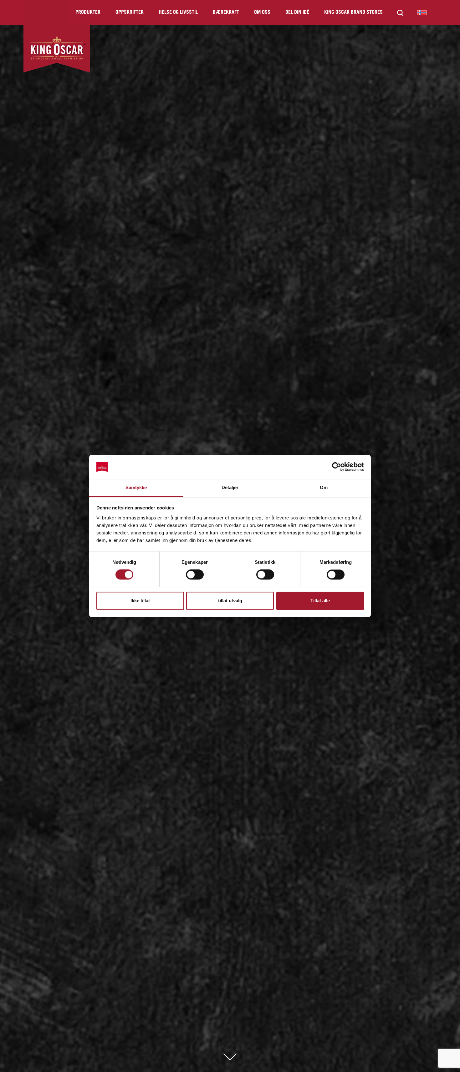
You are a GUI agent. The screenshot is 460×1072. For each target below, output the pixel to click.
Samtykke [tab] (136, 487)
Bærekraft (226, 12)
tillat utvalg (230, 600)
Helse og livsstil (178, 12)
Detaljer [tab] (230, 487)
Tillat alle (320, 600)
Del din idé (297, 12)
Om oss (262, 12)
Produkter (87, 12)
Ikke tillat (140, 600)
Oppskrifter (129, 12)
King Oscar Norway (422, 12)
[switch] (195, 575)
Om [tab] (324, 487)
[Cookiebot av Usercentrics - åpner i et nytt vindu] (336, 467)
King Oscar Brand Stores (353, 12)
